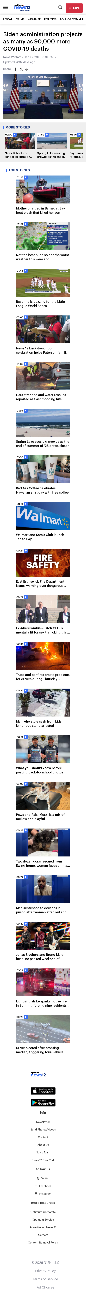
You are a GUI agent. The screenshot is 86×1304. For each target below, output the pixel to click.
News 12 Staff (12, 57)
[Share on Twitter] (21, 69)
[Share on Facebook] (15, 69)
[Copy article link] (26, 69)
